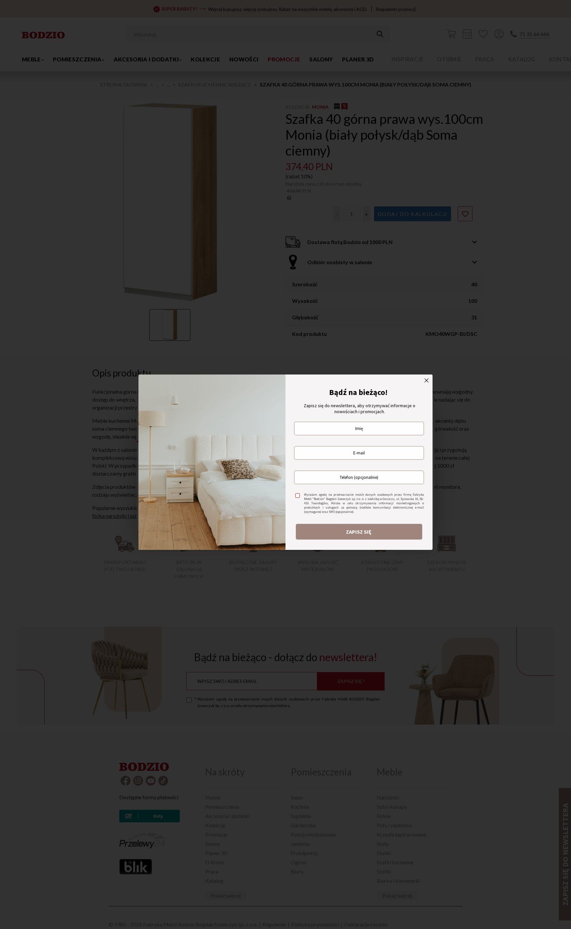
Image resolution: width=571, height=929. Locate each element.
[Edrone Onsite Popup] (285, 464)
